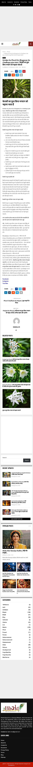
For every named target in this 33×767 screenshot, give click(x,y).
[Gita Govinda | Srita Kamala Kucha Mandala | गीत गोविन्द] (23, 583)
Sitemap (3, 757)
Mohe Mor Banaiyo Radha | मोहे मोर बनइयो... (15, 551)
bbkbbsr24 (6, 67)
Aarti (4, 607)
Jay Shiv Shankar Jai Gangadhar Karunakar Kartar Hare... (9, 574)
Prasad (5, 632)
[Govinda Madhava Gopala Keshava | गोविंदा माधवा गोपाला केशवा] (7, 475)
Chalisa (5, 622)
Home (2, 740)
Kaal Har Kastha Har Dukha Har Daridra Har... (23, 574)
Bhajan (4, 612)
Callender (5, 620)
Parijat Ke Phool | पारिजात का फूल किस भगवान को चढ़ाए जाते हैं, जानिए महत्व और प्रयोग (16, 311)
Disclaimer (16, 2)
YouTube (5, 283)
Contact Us (10, 2)
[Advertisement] (16, 24)
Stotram (5, 647)
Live (4, 624)
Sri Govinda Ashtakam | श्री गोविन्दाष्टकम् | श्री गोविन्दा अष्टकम (18, 502)
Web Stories (6, 657)
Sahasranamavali (7, 640)
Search (5, 457)
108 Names (6, 604)
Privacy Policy (24, 2)
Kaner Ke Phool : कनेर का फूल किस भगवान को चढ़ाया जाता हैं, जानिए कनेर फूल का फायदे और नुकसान (16, 386)
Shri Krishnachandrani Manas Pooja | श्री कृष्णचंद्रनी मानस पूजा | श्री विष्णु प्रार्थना (20, 492)
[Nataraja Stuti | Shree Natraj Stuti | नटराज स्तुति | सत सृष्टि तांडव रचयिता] (7, 512)
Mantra (4, 627)
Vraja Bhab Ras (7, 652)
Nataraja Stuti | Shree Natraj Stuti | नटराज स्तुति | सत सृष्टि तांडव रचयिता (19, 511)
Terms (29, 2)
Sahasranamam (7, 637)
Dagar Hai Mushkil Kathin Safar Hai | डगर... (9, 591)
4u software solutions (20, 765)
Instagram (5, 281)
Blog (4, 617)
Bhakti (4, 614)
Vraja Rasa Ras (7, 655)
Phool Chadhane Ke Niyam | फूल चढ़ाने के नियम (16, 302)
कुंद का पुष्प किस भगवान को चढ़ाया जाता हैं (11, 410)
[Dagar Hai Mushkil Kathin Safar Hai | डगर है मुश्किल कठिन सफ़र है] (9, 583)
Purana (5, 635)
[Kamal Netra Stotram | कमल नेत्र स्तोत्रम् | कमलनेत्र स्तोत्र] (7, 483)
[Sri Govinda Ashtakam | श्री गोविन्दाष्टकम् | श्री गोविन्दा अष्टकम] (7, 503)
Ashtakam (5, 609)
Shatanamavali (7, 642)
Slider (4, 644)
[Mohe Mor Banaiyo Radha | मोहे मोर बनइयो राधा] (16, 539)
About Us (4, 2)
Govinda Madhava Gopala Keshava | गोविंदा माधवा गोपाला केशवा (20, 473)
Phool (4, 57)
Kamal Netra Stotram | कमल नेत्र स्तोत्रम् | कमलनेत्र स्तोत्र (20, 482)
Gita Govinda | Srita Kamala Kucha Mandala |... (23, 591)
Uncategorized (7, 650)
